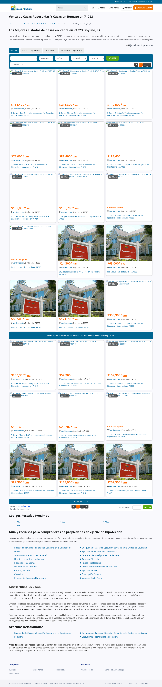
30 (22, 506)
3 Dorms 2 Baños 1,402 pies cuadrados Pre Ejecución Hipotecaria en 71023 (29, 165)
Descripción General (92, 574)
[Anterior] (136, 65)
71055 (62, 521)
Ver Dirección (18, 108)
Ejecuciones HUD (90, 570)
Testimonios (14, 673)
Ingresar (127, 7)
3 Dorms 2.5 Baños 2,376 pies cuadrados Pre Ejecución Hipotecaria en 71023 (30, 217)
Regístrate (60, 670)
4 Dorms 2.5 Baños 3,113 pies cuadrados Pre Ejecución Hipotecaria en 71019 (30, 384)
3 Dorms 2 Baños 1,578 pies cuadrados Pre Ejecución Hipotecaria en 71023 (125, 114)
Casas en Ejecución (91, 559)
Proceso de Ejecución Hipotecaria (30, 578)
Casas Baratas (50, 50)
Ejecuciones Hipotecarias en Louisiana (100, 551)
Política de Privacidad (114, 683)
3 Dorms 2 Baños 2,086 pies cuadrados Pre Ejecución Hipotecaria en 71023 (125, 216)
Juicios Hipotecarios (91, 562)
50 (29, 506)
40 (25, 506)
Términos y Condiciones (139, 683)
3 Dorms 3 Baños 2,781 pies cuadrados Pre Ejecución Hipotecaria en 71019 (125, 324)
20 (18, 506)
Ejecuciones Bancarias (24, 562)
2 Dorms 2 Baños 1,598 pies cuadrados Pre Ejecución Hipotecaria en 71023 (77, 114)
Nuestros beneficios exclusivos (29, 559)
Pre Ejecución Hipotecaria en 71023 (26, 267)
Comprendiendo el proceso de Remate (100, 555)
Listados (101, 7)
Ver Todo (14, 50)
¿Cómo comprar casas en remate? (30, 555)
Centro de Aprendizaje (114, 670)
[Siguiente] (149, 65)
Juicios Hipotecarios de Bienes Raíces (99, 566)
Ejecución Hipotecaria (31, 50)
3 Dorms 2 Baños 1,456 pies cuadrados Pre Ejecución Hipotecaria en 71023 (77, 165)
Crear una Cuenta (144, 7)
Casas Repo (19, 574)
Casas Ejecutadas (22, 570)
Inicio (93, 7)
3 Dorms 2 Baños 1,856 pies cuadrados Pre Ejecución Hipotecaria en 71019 (125, 384)
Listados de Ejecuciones (25, 566)
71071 (107, 521)
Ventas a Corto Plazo (92, 578)
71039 (17, 521)
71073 (17, 525)
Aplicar (112, 58)
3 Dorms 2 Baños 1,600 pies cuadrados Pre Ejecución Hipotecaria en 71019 (77, 491)
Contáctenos (113, 7)
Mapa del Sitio (87, 670)
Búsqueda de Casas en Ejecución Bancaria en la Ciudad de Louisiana (114, 547)
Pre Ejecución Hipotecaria (71, 50)
